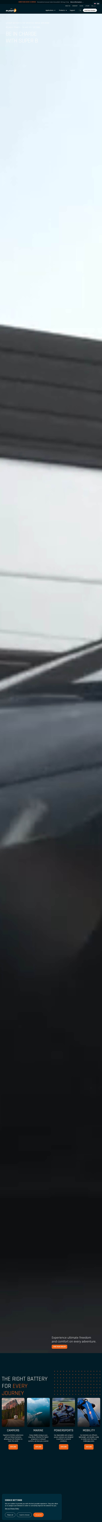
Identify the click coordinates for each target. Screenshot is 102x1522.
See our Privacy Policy (12, 1508)
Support (72, 10)
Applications (49, 10)
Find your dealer (59, 1347)
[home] (11, 10)
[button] (50, 10)
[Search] (80, 10)
